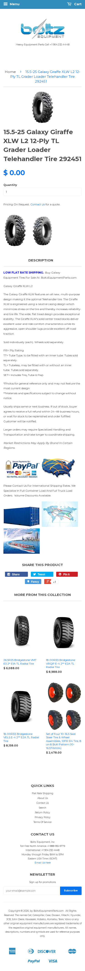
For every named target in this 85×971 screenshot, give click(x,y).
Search (42, 807)
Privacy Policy (43, 817)
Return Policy (42, 812)
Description (40, 260)
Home (10, 72)
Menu (14, 4)
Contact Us (37, 204)
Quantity (10, 185)
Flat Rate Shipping (42, 793)
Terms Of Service (42, 822)
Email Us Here (43, 862)
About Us (42, 798)
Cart (77, 4)
